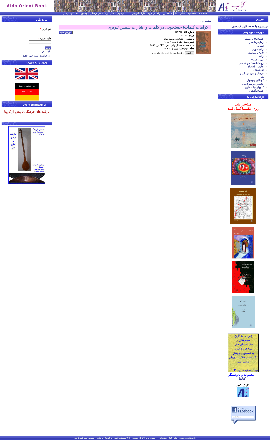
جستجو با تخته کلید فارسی (75, 13)
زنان (261, 56)
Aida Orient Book (27, 6)
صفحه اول (167, 13)
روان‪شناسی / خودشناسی (251, 63)
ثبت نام (46, 51)
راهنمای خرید (154, 13)
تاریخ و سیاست (256, 52)
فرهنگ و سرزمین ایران (252, 73)
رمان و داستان (256, 42)
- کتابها (243, 378)
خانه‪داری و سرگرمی (253, 84)
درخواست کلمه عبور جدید (36, 55)
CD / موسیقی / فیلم (119, 13)
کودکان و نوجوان (255, 80)
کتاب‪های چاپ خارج (254, 87)
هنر (262, 77)
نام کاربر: (45, 29)
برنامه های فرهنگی (99, 13)
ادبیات (260, 45)
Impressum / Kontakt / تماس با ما (191, 13)
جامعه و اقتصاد (256, 66)
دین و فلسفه (257, 59)
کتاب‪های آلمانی (256, 90)
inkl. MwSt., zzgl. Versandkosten (168, 53)
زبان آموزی (258, 49)
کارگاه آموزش (138, 13)
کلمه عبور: (44, 38)
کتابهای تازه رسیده (254, 38)
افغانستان (258, 70)
